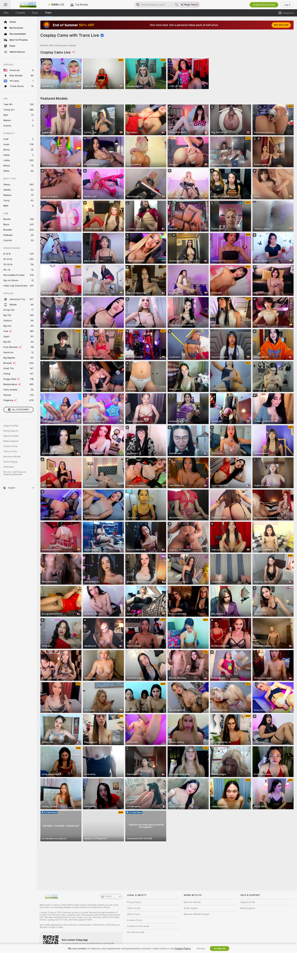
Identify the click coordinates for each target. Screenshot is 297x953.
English (108, 896)
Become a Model (11, 456)
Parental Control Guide (138, 926)
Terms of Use (10, 451)
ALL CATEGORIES (20, 409)
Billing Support (10, 431)
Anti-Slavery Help (135, 932)
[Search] (176, 4)
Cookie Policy (182, 948)
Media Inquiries (11, 441)
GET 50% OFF (281, 25)
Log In (287, 4)
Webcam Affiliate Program (197, 914)
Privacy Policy (10, 446)
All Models (8, 467)
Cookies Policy (134, 920)
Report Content (11, 436)
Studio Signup (10, 462)
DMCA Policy (133, 914)
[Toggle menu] (5, 4)
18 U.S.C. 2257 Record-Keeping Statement (14, 473)
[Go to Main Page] (28, 4)
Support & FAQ (10, 426)
